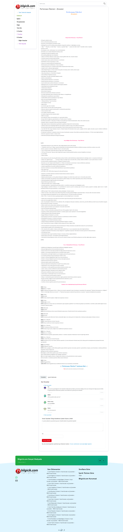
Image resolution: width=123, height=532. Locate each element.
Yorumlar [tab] (43, 377)
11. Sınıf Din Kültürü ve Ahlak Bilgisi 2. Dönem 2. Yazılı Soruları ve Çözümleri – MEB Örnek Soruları (60, 480)
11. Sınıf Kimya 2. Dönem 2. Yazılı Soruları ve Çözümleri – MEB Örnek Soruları (61, 496)
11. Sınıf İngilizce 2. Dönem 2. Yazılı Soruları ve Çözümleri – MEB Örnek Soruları (61, 476)
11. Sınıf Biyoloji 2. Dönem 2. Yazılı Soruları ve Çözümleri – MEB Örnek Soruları (61, 492)
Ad (42, 433)
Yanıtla (101, 392)
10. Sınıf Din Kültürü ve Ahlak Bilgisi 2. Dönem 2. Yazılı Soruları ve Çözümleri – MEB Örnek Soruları (60, 519)
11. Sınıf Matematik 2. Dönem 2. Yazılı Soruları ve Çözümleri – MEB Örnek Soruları (61, 504)
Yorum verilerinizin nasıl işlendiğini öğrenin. (81, 444)
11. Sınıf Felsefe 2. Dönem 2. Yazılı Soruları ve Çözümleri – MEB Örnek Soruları (61, 472)
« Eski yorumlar (47, 385)
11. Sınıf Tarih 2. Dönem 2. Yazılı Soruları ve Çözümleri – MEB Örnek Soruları (60, 484)
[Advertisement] (74, 26)
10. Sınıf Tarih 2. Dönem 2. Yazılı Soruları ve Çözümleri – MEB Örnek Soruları (61, 523)
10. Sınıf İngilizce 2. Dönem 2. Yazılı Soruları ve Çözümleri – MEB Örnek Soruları (61, 515)
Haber (80, 475)
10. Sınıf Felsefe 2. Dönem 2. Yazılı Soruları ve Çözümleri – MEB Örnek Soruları (61, 511)
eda (48, 386)
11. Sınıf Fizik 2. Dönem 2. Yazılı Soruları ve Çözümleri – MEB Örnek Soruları (60, 500)
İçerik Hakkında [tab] (52, 377)
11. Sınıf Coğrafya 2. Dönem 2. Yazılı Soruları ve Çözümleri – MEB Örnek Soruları (61, 488)
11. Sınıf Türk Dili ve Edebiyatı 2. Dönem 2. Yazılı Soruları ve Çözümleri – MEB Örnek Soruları (61, 508)
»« (74, 366)
